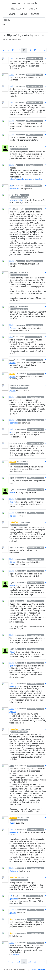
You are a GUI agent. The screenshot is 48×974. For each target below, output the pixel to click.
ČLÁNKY (35, 13)
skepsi (12, 373)
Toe (11, 185)
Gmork (12, 146)
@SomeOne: (14, 188)
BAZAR (12, 13)
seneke (12, 461)
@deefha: (13, 898)
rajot (11, 478)
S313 (11, 359)
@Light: (12, 516)
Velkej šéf (13, 522)
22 (18, 50)
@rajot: (12, 502)
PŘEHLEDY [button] (16, 8)
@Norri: (12, 912)
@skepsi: (13, 328)
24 (29, 50)
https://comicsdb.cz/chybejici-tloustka (25, 179)
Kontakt (42, 969)
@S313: (12, 432)
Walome (13, 817)
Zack (11, 58)
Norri (11, 919)
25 (35, 50)
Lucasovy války (15, 200)
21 (13, 50)
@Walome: (14, 832)
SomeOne (13, 195)
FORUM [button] (31, 8)
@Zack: (12, 362)
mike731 (13, 272)
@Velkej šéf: (14, 686)
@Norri (16, 954)
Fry (10, 896)
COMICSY (15, 3)
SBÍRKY (23, 13)
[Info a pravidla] (24, 43)
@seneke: (13, 423)
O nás (33, 969)
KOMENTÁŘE (30, 3)
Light (11, 489)
